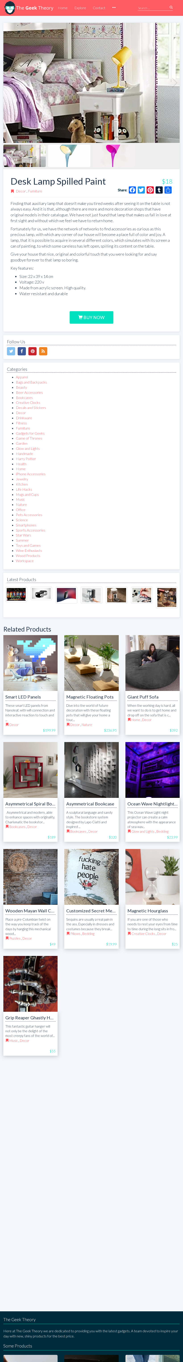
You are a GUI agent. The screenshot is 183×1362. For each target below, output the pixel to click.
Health (21, 464)
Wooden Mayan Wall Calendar (35, 910)
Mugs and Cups (27, 494)
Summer (22, 540)
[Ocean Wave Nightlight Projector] (152, 770)
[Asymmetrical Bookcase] (91, 770)
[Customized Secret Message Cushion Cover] (91, 877)
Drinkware (24, 418)
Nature (21, 504)
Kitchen (22, 484)
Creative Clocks (28, 402)
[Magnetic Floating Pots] (91, 663)
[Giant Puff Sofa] (152, 663)
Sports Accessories (30, 530)
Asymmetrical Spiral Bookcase (35, 803)
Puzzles (15, 938)
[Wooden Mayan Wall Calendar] (30, 877)
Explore (80, 8)
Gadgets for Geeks (30, 433)
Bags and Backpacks (31, 382)
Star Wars (23, 535)
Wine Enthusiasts (29, 550)
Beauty (21, 387)
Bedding (162, 831)
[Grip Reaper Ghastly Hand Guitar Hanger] (30, 984)
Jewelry (22, 479)
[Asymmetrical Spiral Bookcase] (30, 770)
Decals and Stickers (31, 407)
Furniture (35, 191)
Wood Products (28, 555)
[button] (114, 8)
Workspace (25, 561)
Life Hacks (24, 489)
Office (20, 509)
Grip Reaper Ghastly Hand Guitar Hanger (46, 1017)
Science (22, 520)
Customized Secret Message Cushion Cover (110, 910)
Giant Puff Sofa (142, 696)
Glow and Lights (28, 448)
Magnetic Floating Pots (90, 696)
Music (20, 499)
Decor (21, 191)
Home (63, 8)
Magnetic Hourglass (147, 910)
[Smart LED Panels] (30, 663)
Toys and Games (28, 545)
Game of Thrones (29, 438)
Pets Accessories (29, 515)
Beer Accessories (29, 392)
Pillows (75, 934)
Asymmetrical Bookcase (90, 803)
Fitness (21, 423)
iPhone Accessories (31, 474)
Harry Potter (26, 459)
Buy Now (94, 317)
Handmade (24, 453)
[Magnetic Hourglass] (152, 877)
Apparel (22, 377)
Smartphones (26, 525)
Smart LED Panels (23, 696)
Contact (99, 8)
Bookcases (24, 397)
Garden (21, 443)
